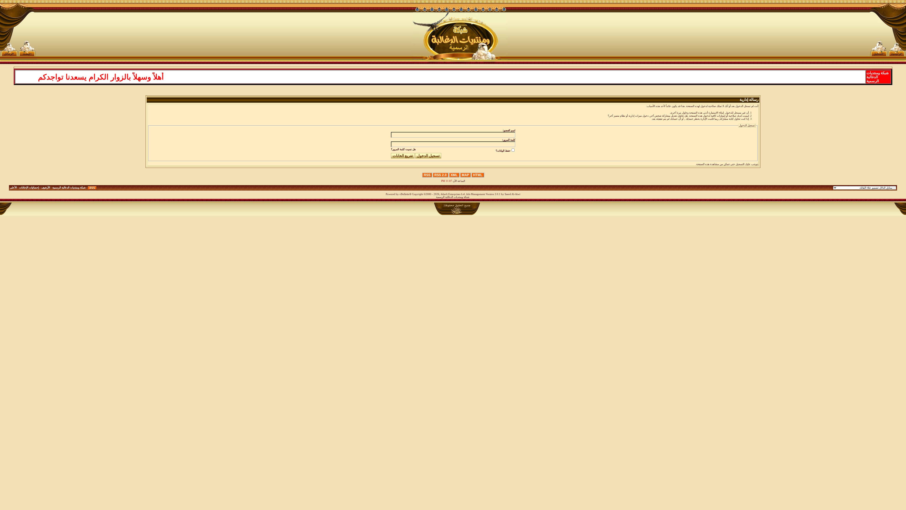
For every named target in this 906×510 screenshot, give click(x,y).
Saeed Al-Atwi (512, 194)
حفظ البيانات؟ (503, 150)
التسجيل (740, 164)
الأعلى (13, 187)
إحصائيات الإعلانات (29, 187)
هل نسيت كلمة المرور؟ (403, 149)
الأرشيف (45, 187)
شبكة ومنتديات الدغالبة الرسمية (69, 187)
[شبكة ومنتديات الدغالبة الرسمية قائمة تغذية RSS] (92, 187)
